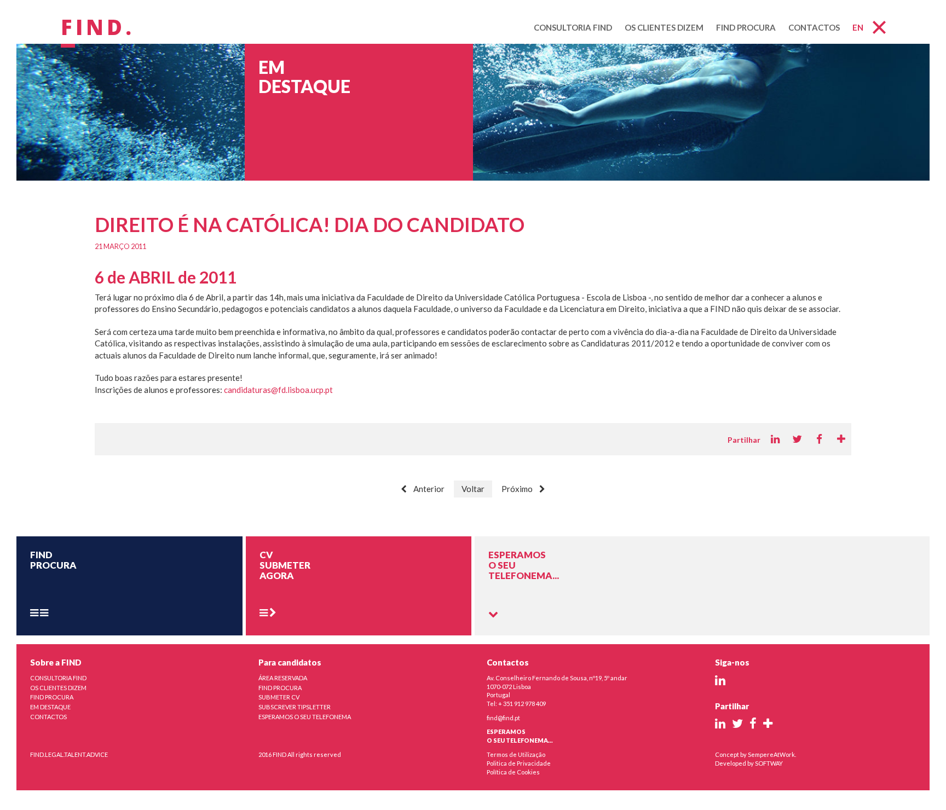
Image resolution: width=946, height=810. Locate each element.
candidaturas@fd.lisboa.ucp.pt (278, 390)
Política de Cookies (513, 772)
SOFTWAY (769, 763)
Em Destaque (50, 706)
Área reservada (282, 677)
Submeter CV (278, 697)
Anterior (429, 489)
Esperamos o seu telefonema (304, 716)
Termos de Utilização (516, 754)
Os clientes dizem (664, 27)
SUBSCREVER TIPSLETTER (294, 706)
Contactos (814, 27)
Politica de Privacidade (519, 763)
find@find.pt (503, 717)
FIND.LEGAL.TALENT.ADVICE (69, 754)
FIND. (98, 28)
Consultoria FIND (573, 27)
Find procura (746, 27)
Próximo (517, 489)
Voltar (473, 489)
